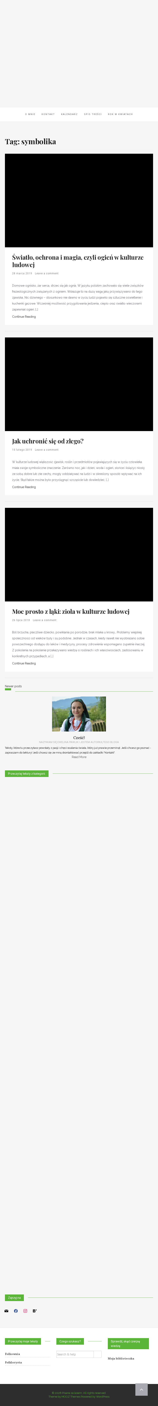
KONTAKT (48, 114)
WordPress (102, 1396)
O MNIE (30, 114)
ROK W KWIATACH (120, 114)
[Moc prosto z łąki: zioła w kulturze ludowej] (52, 554)
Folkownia (12, 1354)
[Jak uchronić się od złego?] (52, 384)
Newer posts (13, 686)
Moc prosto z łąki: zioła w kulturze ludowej (70, 611)
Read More (79, 757)
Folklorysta (13, 1362)
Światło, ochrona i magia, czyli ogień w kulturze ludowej (78, 261)
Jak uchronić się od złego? (48, 441)
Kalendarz (69, 114)
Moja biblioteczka (121, 1358)
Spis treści (93, 114)
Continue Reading (24, 316)
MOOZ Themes (71, 1396)
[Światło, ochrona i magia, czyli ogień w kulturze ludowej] (52, 200)
